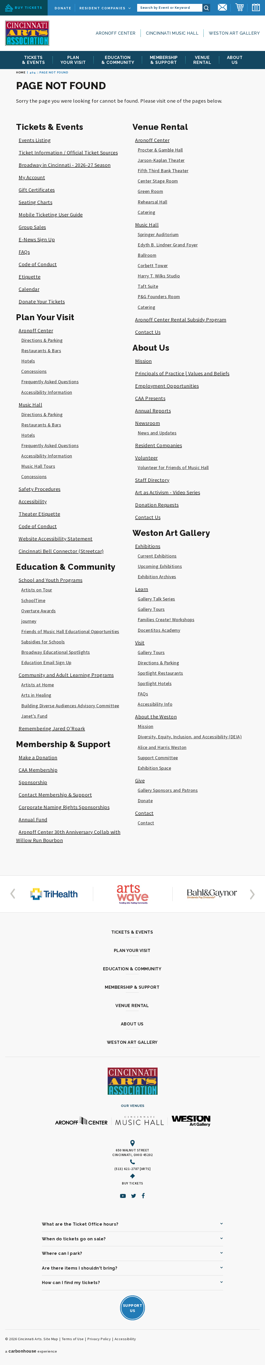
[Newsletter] (222, 8)
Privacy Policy (99, 1339)
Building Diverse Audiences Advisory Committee (70, 706)
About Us (150, 347)
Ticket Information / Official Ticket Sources (68, 152)
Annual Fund (33, 819)
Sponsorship (33, 782)
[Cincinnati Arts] (27, 33)
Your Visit (73, 60)
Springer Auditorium (158, 234)
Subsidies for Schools (43, 642)
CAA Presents (150, 398)
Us (235, 60)
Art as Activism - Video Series (167, 492)
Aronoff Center (116, 33)
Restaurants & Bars (41, 351)
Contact (144, 813)
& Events (33, 60)
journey (28, 621)
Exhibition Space (154, 768)
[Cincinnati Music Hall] (139, 1121)
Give (140, 780)
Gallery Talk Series (156, 599)
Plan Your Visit (45, 317)
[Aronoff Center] (81, 1121)
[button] (14, 894)
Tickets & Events (49, 127)
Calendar (29, 289)
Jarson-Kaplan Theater (161, 160)
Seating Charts (35, 202)
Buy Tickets (28, 8)
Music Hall (30, 404)
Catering (146, 212)
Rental (202, 60)
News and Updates (157, 433)
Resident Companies (102, 8)
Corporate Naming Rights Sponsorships (64, 807)
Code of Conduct (38, 264)
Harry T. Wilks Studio (159, 276)
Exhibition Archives (157, 577)
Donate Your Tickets (42, 301)
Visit (140, 642)
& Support (164, 60)
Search (206, 8)
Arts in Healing (36, 695)
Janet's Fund (34, 716)
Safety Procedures (40, 489)
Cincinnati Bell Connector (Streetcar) (61, 551)
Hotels (28, 361)
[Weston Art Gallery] (191, 1121)
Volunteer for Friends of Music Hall (173, 467)
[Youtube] (123, 1196)
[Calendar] (256, 7)
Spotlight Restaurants (160, 673)
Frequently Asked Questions (50, 382)
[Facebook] (143, 1196)
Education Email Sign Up (46, 662)
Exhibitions (147, 546)
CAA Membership (38, 770)
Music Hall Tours (38, 466)
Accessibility (33, 501)
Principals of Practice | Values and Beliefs (182, 373)
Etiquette (30, 276)
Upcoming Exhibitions (160, 566)
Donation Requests (157, 504)
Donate (63, 8)
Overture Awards (38, 611)
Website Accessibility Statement (56, 538)
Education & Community (65, 567)
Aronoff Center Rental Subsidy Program (180, 319)
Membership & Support (63, 744)
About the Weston (156, 716)
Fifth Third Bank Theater (163, 171)
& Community (117, 60)
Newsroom (147, 423)
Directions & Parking (42, 340)
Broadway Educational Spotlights (55, 652)
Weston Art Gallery (234, 33)
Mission (143, 361)
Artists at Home (37, 685)
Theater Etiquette (39, 514)
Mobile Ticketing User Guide (51, 214)
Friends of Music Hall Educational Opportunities (70, 631)
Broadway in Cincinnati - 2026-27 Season (65, 165)
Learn (141, 589)
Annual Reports (153, 410)
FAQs (24, 252)
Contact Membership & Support (55, 794)
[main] (132, 469)
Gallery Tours (151, 609)
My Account (32, 177)
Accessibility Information (46, 392)
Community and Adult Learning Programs (66, 675)
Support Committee (158, 758)
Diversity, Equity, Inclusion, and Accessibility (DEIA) (190, 737)
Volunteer (146, 457)
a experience (31, 1351)
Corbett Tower (153, 265)
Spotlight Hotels (155, 683)
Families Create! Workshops (166, 619)
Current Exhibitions (157, 556)
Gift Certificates (37, 189)
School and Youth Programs (51, 580)
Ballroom (147, 255)
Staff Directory (152, 480)
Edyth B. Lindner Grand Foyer (168, 245)
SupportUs (132, 1308)
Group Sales (32, 227)
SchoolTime (33, 600)
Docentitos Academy (159, 630)
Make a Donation (38, 757)
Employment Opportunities (167, 385)
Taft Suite (148, 286)
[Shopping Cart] (239, 7)
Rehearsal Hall (152, 202)
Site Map (50, 1339)
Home (20, 72)
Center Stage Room (158, 181)
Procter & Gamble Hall (160, 150)
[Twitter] (133, 1196)
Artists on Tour (36, 590)
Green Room (150, 191)
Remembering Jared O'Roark (52, 728)
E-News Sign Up (37, 239)
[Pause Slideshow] (19, 881)
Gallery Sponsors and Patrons (168, 790)
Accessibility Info (155, 704)
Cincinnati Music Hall (172, 33)
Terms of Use (73, 1339)
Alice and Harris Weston (162, 747)
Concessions (34, 371)
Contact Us (147, 332)
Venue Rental (160, 127)
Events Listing (35, 140)
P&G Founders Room (159, 296)
